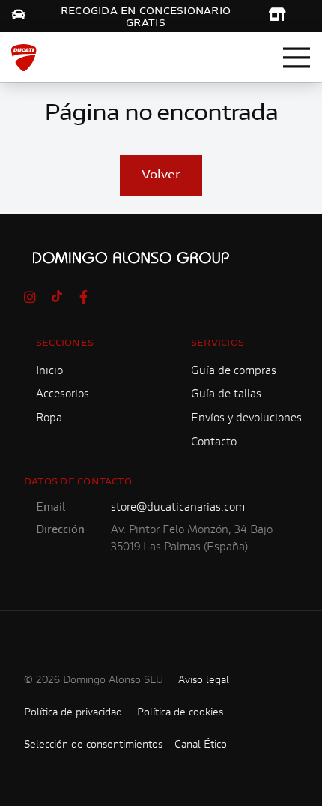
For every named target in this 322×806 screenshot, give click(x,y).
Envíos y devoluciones (246, 418)
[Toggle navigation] (296, 57)
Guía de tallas (226, 394)
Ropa (49, 418)
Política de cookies (180, 713)
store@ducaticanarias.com (178, 508)
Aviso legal (203, 681)
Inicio (49, 371)
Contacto (214, 442)
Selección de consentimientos (93, 745)
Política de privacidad (73, 713)
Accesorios (62, 394)
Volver (161, 175)
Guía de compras (233, 371)
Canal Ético (200, 745)
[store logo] (24, 57)
